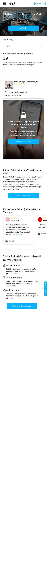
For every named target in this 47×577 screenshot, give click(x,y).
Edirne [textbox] (8, 46)
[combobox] (23, 46)
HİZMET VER (40, 3)
